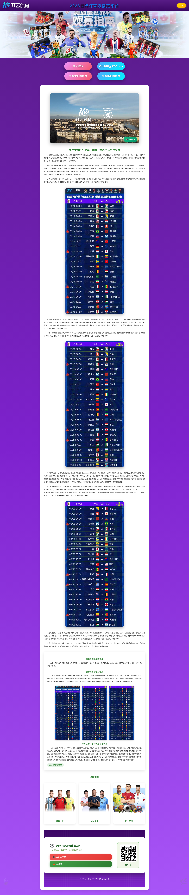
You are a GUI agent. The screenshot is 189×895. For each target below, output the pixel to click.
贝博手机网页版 (78, 76)
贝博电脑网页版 (111, 76)
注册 (181, 5)
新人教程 (78, 66)
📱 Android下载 (59, 857)
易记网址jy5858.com (111, 66)
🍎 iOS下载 (57, 864)
